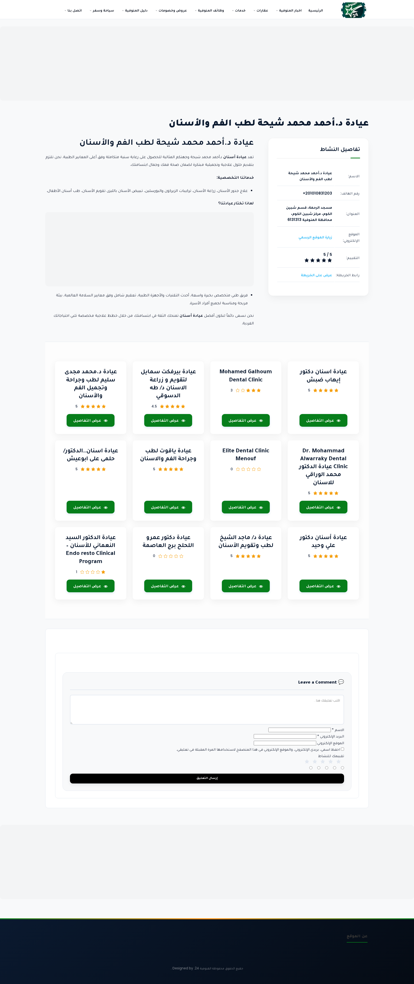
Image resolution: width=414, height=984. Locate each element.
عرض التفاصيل (320, 420)
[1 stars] (307, 766)
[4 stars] (330, 766)
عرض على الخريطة (316, 275)
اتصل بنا (74, 10)
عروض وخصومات (172, 10)
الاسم (338, 729)
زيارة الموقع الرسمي (315, 237)
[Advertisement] (207, 63)
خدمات (240, 10)
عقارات (262, 10)
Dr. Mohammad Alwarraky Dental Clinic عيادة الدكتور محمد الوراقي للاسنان (323, 467)
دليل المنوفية (136, 10)
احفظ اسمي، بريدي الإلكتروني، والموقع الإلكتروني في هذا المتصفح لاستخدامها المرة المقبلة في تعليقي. (258, 749)
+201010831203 (317, 193)
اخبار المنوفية (290, 10)
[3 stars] (322, 766)
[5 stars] (338, 766)
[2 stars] (314, 766)
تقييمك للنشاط (331, 756)
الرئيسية (315, 10)
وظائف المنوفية (210, 10)
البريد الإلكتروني (330, 736)
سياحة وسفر (103, 10)
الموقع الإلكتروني (330, 743)
